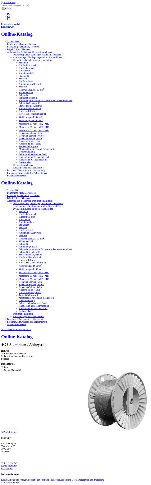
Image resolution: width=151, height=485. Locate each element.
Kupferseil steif (26, 81)
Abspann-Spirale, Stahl (29, 141)
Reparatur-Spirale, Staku (30, 138)
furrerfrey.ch (7, 468)
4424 (28, 329)
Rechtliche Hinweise (50, 479)
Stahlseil (23, 78)
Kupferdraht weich (27, 65)
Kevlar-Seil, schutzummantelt (32, 114)
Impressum (98, 479)
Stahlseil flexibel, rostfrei (30, 106)
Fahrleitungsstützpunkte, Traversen (23, 46)
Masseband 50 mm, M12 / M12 (34, 123)
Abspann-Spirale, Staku (30, 143)
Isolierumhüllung (27, 151)
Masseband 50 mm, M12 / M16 (34, 127)
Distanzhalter (25, 162)
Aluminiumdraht (26, 73)
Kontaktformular (9, 465)
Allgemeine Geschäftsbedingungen (76, 479)
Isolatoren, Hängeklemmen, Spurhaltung (26, 170)
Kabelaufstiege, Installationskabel (28, 167)
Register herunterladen (11, 24)
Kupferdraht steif (27, 68)
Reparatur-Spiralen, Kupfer (31, 135)
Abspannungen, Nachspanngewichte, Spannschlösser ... (39, 57)
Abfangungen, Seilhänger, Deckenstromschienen (29, 52)
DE (8, 14)
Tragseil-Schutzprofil (28, 146)
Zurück (14, 432)
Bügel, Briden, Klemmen (19, 49)
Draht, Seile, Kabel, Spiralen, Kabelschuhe (33, 60)
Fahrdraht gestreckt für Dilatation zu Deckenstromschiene (45, 100)
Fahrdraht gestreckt (28, 98)
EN (8, 19)
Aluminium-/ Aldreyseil (30, 84)
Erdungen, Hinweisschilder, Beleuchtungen (27, 173)
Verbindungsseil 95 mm (30, 117)
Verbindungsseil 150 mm (31, 120)
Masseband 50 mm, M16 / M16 (34, 130)
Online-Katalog (17, 34)
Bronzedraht (24, 70)
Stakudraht (24, 76)
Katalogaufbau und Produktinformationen (20, 479)
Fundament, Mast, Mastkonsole (21, 44)
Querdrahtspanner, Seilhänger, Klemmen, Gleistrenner (38, 54)
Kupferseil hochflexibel (30, 108)
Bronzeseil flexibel (27, 111)
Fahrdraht (23, 95)
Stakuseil (23, 86)
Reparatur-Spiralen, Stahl (30, 133)
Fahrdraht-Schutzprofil (29, 103)
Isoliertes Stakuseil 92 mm (31, 90)
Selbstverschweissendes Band (33, 154)
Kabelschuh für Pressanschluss (33, 159)
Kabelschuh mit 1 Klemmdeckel (34, 157)
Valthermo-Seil (26, 92)
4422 (4, 329)
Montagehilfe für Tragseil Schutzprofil (36, 149)
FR (8, 16)
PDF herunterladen (16, 329)
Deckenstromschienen (23, 165)
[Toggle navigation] (18, 3)
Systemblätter (13, 41)
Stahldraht (23, 62)
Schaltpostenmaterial (16, 175)
